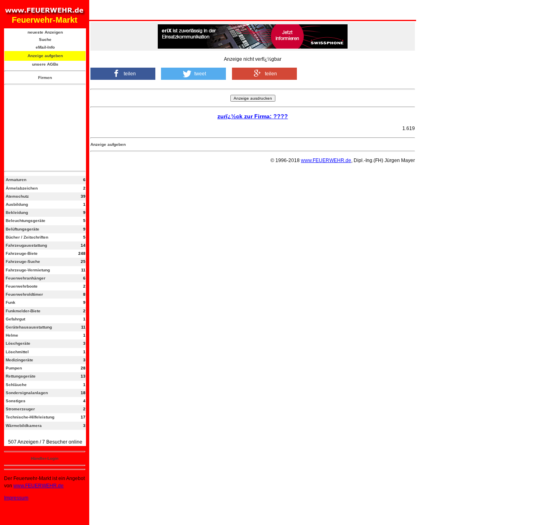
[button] (122, 74)
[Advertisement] (45, 128)
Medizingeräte (19, 360)
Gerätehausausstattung (29, 327)
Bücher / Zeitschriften (27, 237)
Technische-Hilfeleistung (30, 417)
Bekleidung (17, 212)
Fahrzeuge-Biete (22, 253)
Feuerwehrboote (22, 286)
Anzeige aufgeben (45, 55)
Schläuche (16, 384)
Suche (45, 39)
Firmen (45, 77)
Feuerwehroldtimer (24, 294)
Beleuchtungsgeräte (25, 220)
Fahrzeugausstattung (26, 245)
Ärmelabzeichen (22, 188)
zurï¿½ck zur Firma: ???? (252, 116)
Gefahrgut (15, 319)
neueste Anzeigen (45, 32)
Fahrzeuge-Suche (23, 261)
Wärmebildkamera (24, 425)
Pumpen (14, 368)
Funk (10, 302)
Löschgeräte (18, 343)
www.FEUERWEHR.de (38, 486)
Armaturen (16, 179)
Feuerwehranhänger (25, 278)
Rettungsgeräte (21, 376)
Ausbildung (17, 204)
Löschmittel (17, 352)
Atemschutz (17, 196)
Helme (12, 335)
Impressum (16, 498)
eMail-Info (45, 47)
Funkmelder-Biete (23, 311)
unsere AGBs (45, 64)
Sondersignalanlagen (27, 393)
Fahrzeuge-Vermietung (28, 270)
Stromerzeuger (20, 409)
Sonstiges (16, 401)
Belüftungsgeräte (22, 229)
